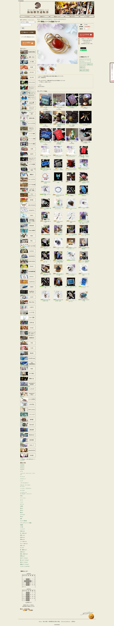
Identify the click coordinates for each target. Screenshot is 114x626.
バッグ (21, 502)
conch (21, 299)
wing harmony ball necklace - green (59, 300)
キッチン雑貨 (23, 146)
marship (21, 406)
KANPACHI (22, 258)
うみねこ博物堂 (23, 233)
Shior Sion (22, 304)
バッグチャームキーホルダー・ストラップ (25, 493)
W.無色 (21, 457)
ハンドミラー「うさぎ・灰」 (47, 261)
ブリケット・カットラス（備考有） (72, 195)
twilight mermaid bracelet (47, 182)
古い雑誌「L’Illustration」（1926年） (58, 169)
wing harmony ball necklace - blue (46, 300)
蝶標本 (21, 176)
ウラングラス (23, 85)
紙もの (21, 508)
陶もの (21, 512)
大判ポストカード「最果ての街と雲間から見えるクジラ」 (45, 169)
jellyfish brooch (72, 260)
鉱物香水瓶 (22, 120)
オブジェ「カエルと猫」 (73, 142)
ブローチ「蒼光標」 (86, 124)
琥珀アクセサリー (24, 100)
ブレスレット (23, 478)
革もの (21, 516)
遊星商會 (22, 432)
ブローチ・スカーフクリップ (60, 19)
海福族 (21, 524)
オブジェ (22, 504)
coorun (21, 279)
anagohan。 (22, 212)
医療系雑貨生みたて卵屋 (25, 222)
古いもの (22, 74)
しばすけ (22, 309)
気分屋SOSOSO (23, 263)
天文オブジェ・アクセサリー (26, 130)
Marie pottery (22, 411)
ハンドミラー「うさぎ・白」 (72, 301)
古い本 (21, 79)
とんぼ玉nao (22, 360)
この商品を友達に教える (87, 40)
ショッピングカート (86, 16)
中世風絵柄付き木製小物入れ (61, 125)
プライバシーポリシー (65, 621)
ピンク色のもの (23, 541)
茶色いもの (22, 545)
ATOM (30, 610)
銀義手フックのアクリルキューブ (72, 248)
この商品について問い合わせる (86, 38)
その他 (21, 526)
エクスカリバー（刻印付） (47, 124)
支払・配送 (45, 621)
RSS (25, 610)
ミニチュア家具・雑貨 (24, 192)
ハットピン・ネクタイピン (25, 488)
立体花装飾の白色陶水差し (85, 248)
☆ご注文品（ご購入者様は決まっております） (27, 460)
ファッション (23, 497)
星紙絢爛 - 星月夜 (73, 106)
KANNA (22, 253)
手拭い (21, 495)
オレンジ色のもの (24, 543)
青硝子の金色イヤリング (61, 108)
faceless (21, 452)
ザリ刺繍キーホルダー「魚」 (85, 300)
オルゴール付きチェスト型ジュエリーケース (71, 169)
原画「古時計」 (58, 286)
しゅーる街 (22, 319)
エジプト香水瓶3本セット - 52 (73, 235)
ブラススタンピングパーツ (25, 197)
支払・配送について (42, 16)
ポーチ (21, 500)
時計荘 (21, 355)
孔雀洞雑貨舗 (23, 273)
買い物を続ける (87, 42)
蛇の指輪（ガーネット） (46, 195)
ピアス (21, 471)
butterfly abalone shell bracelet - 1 (60, 196)
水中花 (21, 202)
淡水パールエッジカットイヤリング (71, 156)
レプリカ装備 (23, 166)
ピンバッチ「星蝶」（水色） (59, 182)
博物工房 (22, 381)
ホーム (27, 16)
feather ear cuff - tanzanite (60, 222)
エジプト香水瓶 (23, 187)
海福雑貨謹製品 (23, 54)
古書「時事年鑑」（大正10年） (60, 142)
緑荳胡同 (22, 442)
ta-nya (21, 330)
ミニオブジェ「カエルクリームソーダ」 (84, 169)
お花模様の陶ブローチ (47, 222)
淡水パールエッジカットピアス (59, 156)
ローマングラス (23, 125)
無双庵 (21, 422)
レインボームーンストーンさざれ (72, 274)
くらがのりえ (23, 284)
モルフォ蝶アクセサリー (25, 105)
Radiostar (22, 437)
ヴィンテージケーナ (72, 182)
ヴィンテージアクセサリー (25, 90)
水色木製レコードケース (47, 108)
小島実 (21, 289)
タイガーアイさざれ (72, 209)
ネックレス (22, 476)
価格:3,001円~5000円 (84, 70)
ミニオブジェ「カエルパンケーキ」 (59, 208)
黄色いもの (22, 535)
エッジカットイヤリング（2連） (46, 156)
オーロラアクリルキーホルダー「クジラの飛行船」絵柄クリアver (83, 222)
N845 (21, 238)
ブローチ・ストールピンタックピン (25, 485)
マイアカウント (27, 19)
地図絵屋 (22, 340)
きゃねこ (22, 268)
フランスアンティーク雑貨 (25, 522)
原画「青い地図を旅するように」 (71, 287)
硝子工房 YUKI (23, 248)
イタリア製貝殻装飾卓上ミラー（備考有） (84, 261)
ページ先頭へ (91, 617)
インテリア (22, 529)
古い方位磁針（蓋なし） (47, 209)
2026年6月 (22, 469)
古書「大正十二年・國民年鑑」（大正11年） (84, 156)
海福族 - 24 (60, 234)
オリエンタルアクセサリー (25, 110)
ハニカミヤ (22, 391)
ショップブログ (57, 16)
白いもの (22, 547)
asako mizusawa (23, 207)
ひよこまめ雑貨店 (24, 401)
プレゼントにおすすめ (24, 566)
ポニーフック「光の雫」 (85, 274)
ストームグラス (23, 182)
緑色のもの (22, 537)
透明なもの (22, 556)
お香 (21, 151)
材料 (21, 518)
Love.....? (22, 447)
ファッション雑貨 (24, 141)
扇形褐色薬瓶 (47, 234)
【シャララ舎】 (23, 314)
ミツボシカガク (23, 416)
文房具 (21, 156)
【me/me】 (22, 427)
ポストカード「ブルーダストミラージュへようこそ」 (46, 142)
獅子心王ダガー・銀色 (46, 287)
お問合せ (72, 16)
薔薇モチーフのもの (24, 564)
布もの (21, 510)
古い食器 (22, 64)
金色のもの (22, 551)
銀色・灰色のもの (24, 554)
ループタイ (22, 490)
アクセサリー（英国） (24, 115)
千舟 (21, 345)
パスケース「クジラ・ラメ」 (85, 287)
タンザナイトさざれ (60, 248)
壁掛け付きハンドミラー (47, 248)
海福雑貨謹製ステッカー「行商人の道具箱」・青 (59, 262)
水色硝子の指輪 (87, 141)
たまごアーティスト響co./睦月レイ (27, 335)
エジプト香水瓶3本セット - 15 (85, 235)
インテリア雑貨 (23, 136)
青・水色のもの (23, 533)
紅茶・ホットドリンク (24, 69)
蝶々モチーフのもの (24, 560)
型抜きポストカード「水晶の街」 (85, 195)
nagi (21, 370)
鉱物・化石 (22, 59)
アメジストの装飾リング (85, 208)
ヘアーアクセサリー (24, 482)
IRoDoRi (22, 228)
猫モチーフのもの (24, 562)
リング (21, 480)
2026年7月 (22, 467)
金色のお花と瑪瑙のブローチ (47, 274)
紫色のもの (22, 539)
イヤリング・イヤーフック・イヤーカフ (27, 474)
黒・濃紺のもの (23, 549)
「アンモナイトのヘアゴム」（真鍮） (73, 124)
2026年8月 (22, 465)
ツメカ (21, 350)
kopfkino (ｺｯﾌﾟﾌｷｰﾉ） (24, 294)
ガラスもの (22, 514)
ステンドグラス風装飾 (24, 171)
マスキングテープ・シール (25, 161)
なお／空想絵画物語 (24, 365)
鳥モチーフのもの (24, 558)
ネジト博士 (22, 376)
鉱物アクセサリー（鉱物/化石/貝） (27, 95)
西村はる (22, 396)
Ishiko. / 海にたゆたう (24, 217)
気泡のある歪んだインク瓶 (60, 274)
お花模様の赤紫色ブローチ (85, 182)
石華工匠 (22, 325)
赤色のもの (22, 531)
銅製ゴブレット (87, 107)
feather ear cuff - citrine (73, 222)
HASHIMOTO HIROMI (25, 386)
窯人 (21, 243)
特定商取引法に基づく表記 (86, 43)
